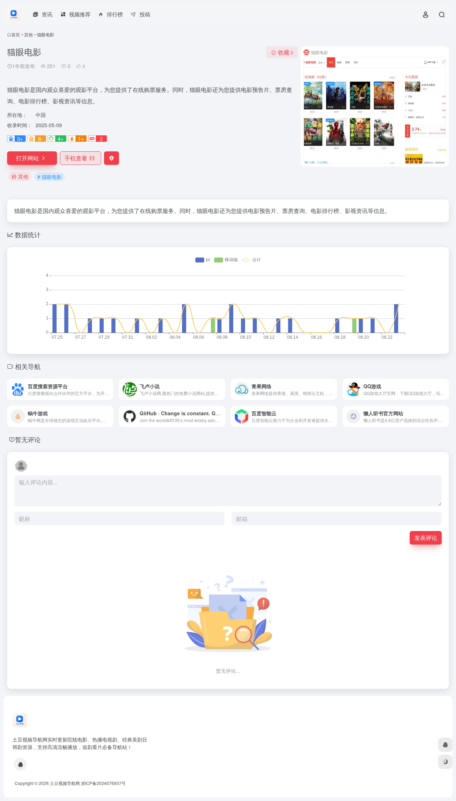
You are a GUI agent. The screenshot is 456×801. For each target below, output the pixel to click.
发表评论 (425, 538)
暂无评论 (28, 439)
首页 (15, 34)
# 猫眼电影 (49, 176)
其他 (28, 34)
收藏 (285, 52)
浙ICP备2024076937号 (103, 783)
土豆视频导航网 (65, 783)
